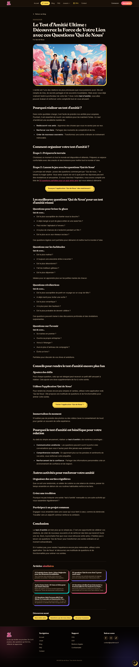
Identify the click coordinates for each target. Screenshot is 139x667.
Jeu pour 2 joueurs (82, 618)
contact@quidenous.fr (111, 642)
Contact (84, 3)
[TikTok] (116, 638)
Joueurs (65, 3)
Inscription (127, 3)
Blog (53, 3)
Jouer (46, 3)
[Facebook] (106, 638)
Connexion (115, 3)
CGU (73, 637)
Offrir (77, 3)
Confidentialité (76, 647)
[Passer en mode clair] (134, 662)
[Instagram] (111, 638)
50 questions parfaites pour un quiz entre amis (58, 180)
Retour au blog (40, 14)
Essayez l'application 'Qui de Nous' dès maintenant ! (69, 188)
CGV (73, 641)
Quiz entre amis (40, 618)
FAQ (58, 3)
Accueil (36, 3)
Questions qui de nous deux (60, 618)
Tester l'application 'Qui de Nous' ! (69, 404)
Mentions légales (77, 644)
